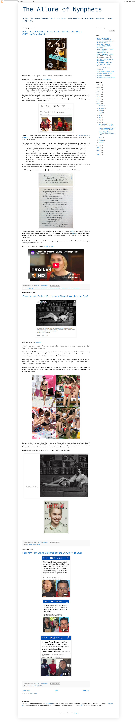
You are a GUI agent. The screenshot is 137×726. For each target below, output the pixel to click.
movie (67, 288)
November (102, 108)
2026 (98, 85)
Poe (72, 231)
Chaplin (74, 233)
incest (63, 288)
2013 (98, 155)
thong (38, 544)
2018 (98, 103)
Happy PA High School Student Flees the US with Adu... (106, 133)
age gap (29, 288)
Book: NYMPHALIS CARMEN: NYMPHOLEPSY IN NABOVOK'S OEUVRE (105, 51)
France (80, 705)
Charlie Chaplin (52, 288)
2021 (98, 96)
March (100, 138)
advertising (29, 544)
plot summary (47, 79)
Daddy (57, 288)
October (101, 110)
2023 (98, 92)
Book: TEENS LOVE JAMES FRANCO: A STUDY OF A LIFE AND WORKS (105, 59)
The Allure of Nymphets (62, 9)
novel (70, 288)
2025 (98, 87)
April (100, 122)
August (101, 113)
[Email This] (51, 286)
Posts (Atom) (33, 693)
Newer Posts (26, 690)
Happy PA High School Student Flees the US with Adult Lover (52, 553)
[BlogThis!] (53, 286)
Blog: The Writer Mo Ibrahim (104, 73)
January (101, 142)
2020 (98, 99)
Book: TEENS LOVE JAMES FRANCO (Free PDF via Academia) (104, 64)
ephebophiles (50, 703)
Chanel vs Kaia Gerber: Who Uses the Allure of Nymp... (106, 128)
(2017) (49, 246)
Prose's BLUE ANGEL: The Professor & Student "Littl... (106, 125)
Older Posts (86, 690)
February (101, 140)
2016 (98, 148)
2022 (98, 94)
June (100, 117)
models (34, 544)
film (60, 288)
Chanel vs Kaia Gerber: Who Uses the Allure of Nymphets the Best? (55, 296)
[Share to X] (55, 286)
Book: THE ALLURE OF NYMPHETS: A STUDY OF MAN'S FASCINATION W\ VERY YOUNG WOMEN (105, 40)
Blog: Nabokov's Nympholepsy (105, 71)
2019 (98, 101)
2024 (98, 89)
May (100, 120)
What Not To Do (39, 685)
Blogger (76, 713)
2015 (98, 150)
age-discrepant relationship (38, 288)
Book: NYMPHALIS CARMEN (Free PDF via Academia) (105, 55)
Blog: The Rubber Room (103, 75)
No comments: (44, 285)
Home (56, 690)
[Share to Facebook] (57, 286)
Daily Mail (38, 342)
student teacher (76, 288)
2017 (98, 145)
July (100, 115)
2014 (98, 152)
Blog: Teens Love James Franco (106, 77)
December (102, 106)
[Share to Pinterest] (59, 286)
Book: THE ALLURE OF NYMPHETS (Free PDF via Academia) (104, 46)
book (46, 288)
